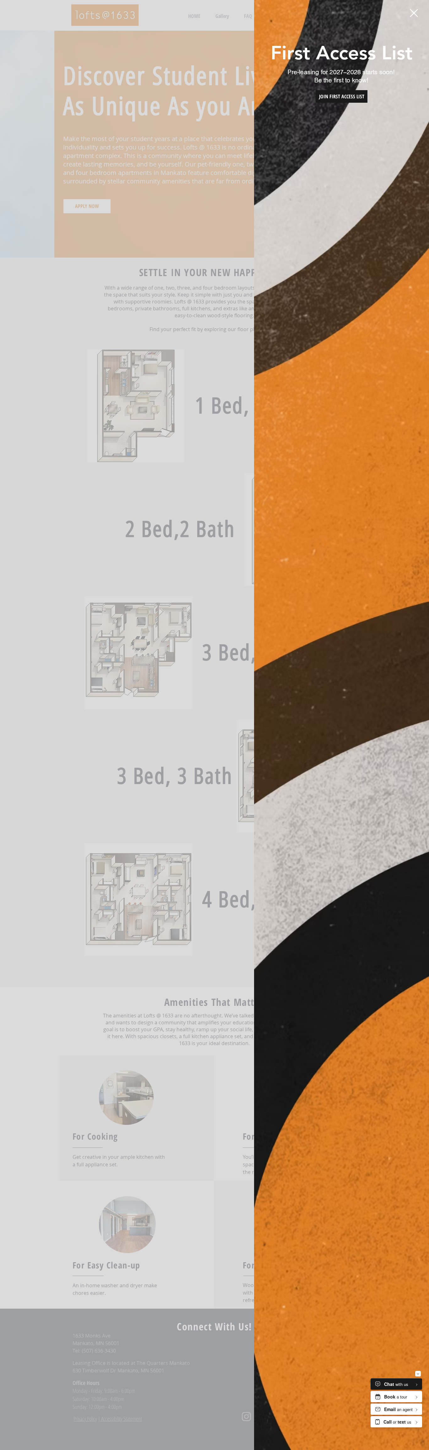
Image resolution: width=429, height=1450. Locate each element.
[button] (414, 13)
